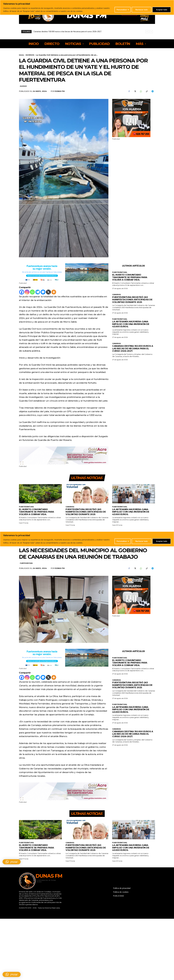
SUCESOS (30, 55)
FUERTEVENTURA (119, 272)
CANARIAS (116, 294)
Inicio (21, 55)
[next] (151, 31)
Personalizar (122, 10)
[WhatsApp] (140, 91)
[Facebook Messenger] (43, 292)
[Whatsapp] (32, 292)
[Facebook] (129, 91)
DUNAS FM (60, 91)
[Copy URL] (146, 91)
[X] (134, 91)
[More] (53, 292)
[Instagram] (27, 292)
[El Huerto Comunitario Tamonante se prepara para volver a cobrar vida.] (40, 493)
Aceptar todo (161, 10)
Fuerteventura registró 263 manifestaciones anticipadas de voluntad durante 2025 (132, 299)
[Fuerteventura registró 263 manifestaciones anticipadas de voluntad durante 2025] (87, 493)
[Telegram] (152, 91)
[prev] (147, 31)
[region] (87, 7)
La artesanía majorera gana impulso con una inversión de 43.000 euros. (130, 324)
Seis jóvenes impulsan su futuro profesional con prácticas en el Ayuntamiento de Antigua (71, 31)
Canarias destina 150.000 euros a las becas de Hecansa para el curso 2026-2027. (132, 348)
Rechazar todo (141, 10)
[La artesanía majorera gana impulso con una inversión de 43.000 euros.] (133, 493)
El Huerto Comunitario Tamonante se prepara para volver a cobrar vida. (129, 277)
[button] (12, 974)
